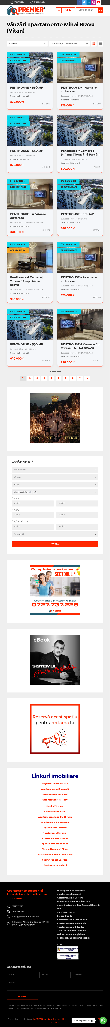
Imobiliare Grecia (65, 912)
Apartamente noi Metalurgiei (71, 923)
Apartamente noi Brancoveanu (72, 920)
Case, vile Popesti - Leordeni (71, 931)
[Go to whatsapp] (103, 1020)
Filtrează (13, 43)
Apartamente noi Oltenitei (70, 927)
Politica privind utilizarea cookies (73, 938)
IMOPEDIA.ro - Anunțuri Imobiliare (50, 1019)
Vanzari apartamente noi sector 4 (73, 901)
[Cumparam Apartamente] (55, 567)
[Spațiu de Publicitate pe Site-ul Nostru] (55, 706)
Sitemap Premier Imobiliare (71, 891)
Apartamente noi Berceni (70, 898)
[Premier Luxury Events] (55, 394)
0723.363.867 (39, 2)
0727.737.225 (18, 2)
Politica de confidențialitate (71, 934)
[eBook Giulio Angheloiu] (55, 636)
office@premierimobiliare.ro (25, 917)
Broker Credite (64, 916)
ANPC (60, 944)
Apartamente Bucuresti (69, 894)
